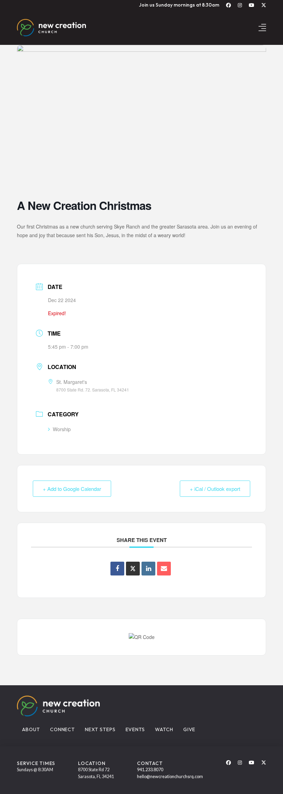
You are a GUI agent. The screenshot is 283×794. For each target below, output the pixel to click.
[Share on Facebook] (117, 568)
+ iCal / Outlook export (215, 488)
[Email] (164, 568)
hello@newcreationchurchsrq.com (170, 776)
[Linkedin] (148, 568)
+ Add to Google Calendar (72, 488)
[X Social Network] (133, 568)
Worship (62, 429)
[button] (262, 27)
